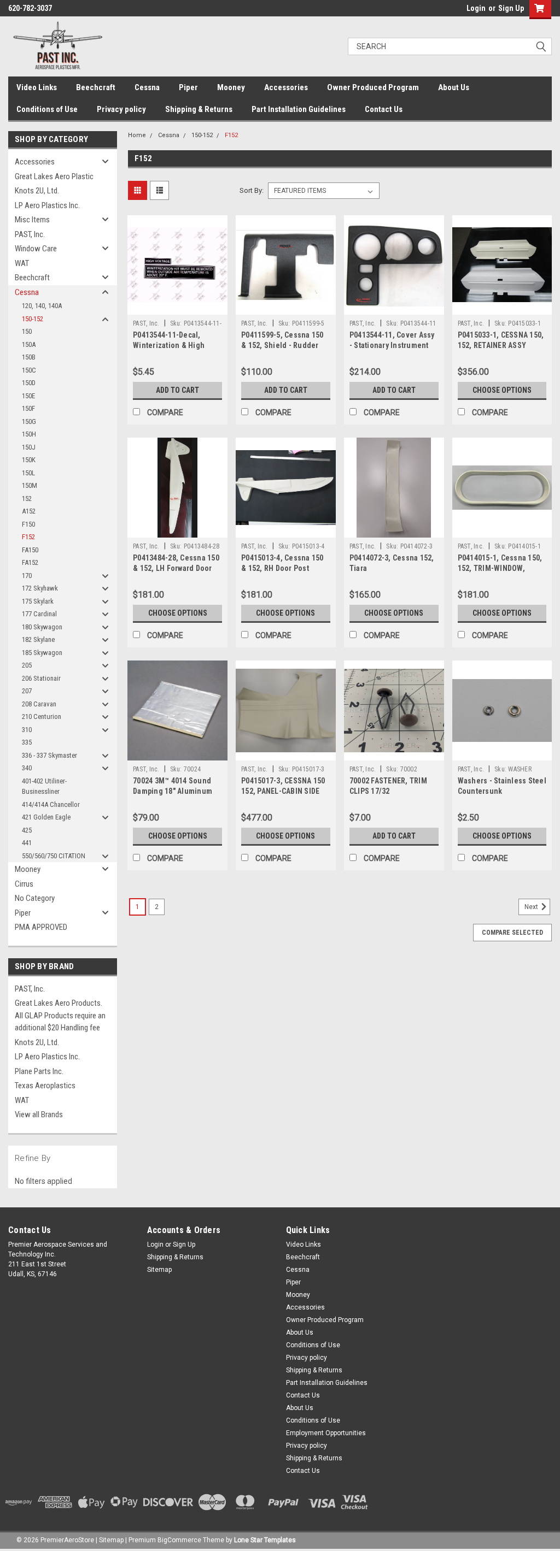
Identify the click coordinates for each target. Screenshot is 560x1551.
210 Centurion (41, 716)
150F (28, 408)
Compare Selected (512, 932)
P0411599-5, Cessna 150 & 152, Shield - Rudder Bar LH (282, 345)
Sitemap (159, 1269)
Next (532, 907)
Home (137, 135)
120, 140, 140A (42, 306)
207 (27, 691)
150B (29, 357)
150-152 (32, 319)
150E (28, 396)
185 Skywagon (42, 652)
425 (27, 830)
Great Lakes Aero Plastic (54, 176)
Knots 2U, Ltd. (37, 191)
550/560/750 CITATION (53, 856)
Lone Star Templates (265, 1540)
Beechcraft (95, 87)
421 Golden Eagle (46, 817)
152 (27, 498)
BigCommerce (179, 1540)
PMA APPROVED (41, 927)
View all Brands (39, 1114)
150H (29, 434)
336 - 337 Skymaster (49, 755)
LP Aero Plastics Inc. (47, 205)
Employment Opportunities (326, 1433)
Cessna (147, 87)
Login (476, 8)
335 (27, 742)
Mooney (231, 87)
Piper (188, 87)
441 (27, 843)
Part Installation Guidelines (299, 109)
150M (29, 485)
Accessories (286, 87)
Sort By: (252, 190)
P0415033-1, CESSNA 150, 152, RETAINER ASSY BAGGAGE (501, 345)
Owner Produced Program (373, 87)
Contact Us (383, 109)
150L (28, 473)
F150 (28, 524)
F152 (28, 537)
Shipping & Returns (198, 109)
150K (29, 460)
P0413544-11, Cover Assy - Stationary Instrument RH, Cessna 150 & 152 (392, 345)
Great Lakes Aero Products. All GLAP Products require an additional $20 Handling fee (60, 1015)
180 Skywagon (42, 627)
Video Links (36, 87)
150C (29, 370)
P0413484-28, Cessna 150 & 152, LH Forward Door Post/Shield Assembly (176, 568)
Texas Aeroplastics (45, 1085)
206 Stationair (41, 678)
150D (29, 383)
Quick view (178, 306)
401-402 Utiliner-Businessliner (44, 786)
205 (27, 665)
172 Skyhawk (40, 588)
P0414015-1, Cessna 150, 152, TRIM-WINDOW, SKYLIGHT (500, 568)
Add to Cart (177, 390)
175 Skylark (38, 601)
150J (29, 447)
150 (27, 331)
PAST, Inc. (30, 234)
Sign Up (511, 8)
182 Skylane (38, 639)
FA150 (30, 550)
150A (29, 344)
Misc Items (32, 220)
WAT (22, 263)
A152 (29, 511)
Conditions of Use (47, 109)
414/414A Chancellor (51, 804)
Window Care (36, 248)
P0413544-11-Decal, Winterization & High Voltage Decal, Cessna (171, 345)
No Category (35, 898)
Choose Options (502, 390)
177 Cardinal (39, 614)
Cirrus (24, 884)
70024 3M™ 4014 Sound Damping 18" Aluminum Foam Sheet (172, 791)
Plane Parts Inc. (39, 1071)
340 (27, 768)
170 (27, 575)
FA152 (30, 562)
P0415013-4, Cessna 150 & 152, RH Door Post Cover (282, 568)
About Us (453, 87)
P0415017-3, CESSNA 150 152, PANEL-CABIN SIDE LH (283, 791)
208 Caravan (39, 704)
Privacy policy (121, 109)
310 (27, 730)
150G (29, 421)
